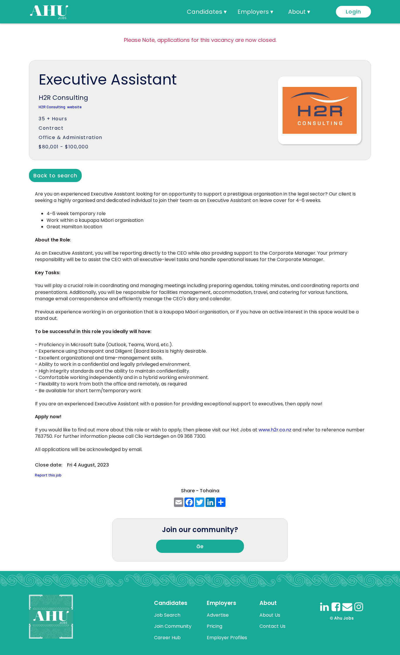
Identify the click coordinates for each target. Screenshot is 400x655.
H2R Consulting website (60, 107)
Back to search (55, 175)
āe (200, 546)
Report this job (48, 475)
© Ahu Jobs (342, 618)
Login (353, 11)
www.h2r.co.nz (275, 429)
